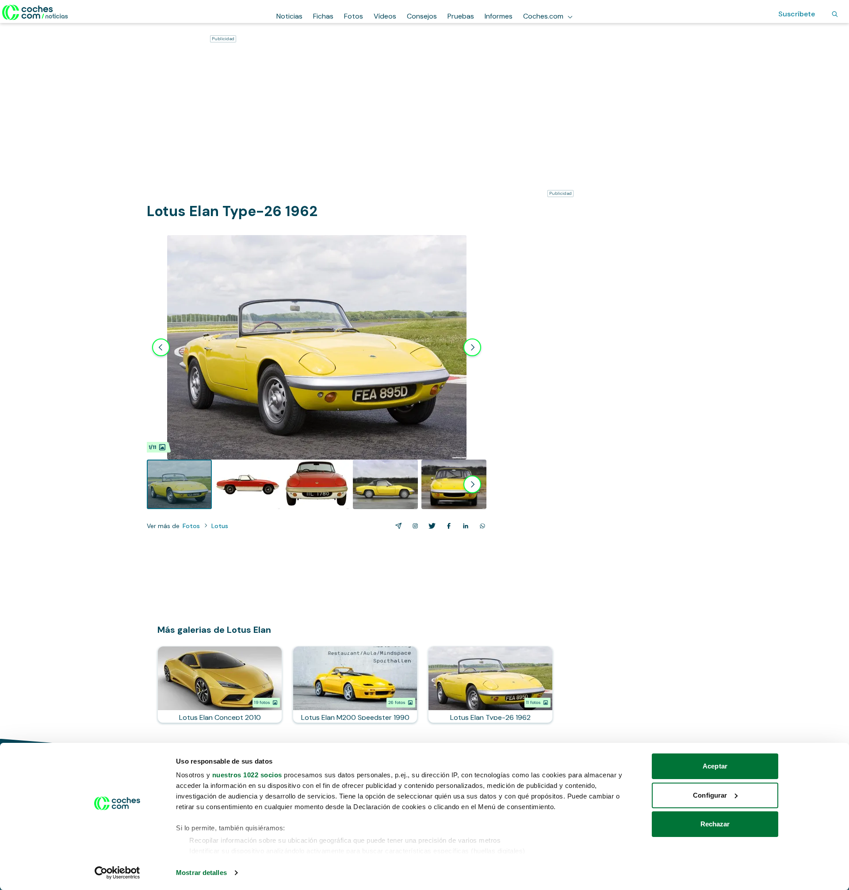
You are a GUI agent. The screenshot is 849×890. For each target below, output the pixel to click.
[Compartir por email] (396, 526)
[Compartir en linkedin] (464, 526)
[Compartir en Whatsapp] (480, 526)
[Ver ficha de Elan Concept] (220, 685)
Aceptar (715, 766)
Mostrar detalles (201, 872)
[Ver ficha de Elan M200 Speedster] (355, 685)
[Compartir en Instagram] (413, 526)
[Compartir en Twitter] (430, 526)
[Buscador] (835, 14)
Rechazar (715, 824)
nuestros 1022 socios (247, 775)
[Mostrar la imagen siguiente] (472, 347)
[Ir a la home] (35, 12)
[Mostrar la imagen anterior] (161, 347)
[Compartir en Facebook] (447, 526)
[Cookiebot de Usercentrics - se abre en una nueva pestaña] (117, 872)
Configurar (710, 795)
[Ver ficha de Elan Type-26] (490, 685)
